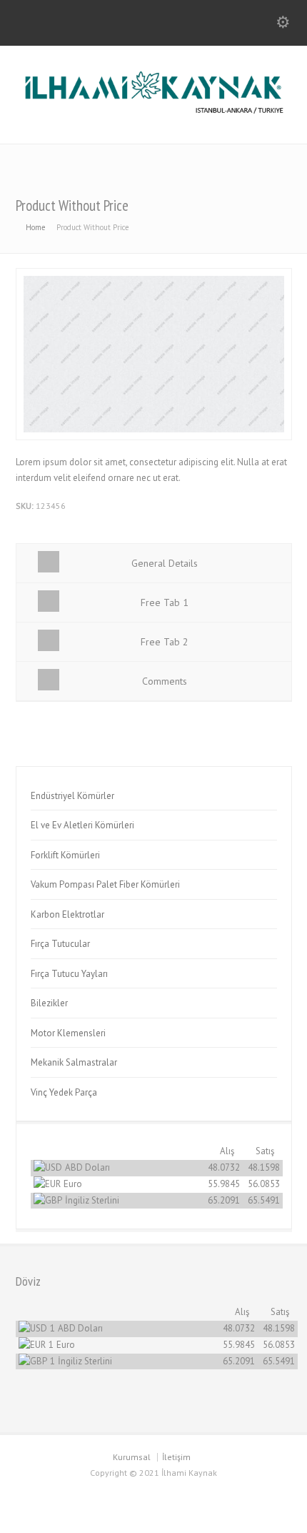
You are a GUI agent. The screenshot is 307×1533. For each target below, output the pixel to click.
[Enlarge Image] (153, 276)
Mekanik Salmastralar (74, 1062)
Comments (164, 681)
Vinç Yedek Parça (64, 1092)
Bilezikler (49, 1003)
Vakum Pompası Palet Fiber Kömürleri (105, 884)
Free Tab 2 (164, 641)
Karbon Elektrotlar (67, 914)
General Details (164, 563)
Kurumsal (132, 1457)
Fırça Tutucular (60, 944)
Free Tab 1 (164, 602)
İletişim (176, 1457)
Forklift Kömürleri (65, 855)
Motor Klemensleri (68, 1033)
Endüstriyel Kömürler (72, 796)
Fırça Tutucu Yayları (69, 974)
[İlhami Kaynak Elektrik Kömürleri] (153, 113)
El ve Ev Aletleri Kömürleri (82, 825)
